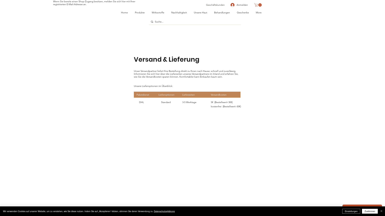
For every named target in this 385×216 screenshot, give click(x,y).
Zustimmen (370, 211)
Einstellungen (351, 211)
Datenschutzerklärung (164, 211)
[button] (258, 5)
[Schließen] (381, 211)
